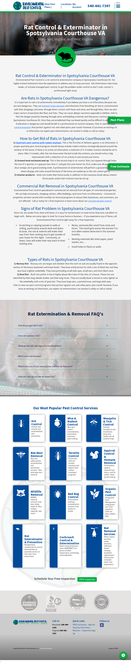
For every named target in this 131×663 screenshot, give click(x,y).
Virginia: (59, 632)
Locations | (66, 5)
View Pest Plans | (49, 5)
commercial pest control (99, 200)
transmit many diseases (53, 105)
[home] (28, 5)
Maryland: (60, 626)
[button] (119, 5)
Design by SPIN (113, 648)
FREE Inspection (87, 579)
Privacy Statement (46, 648)
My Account (76, 5)
